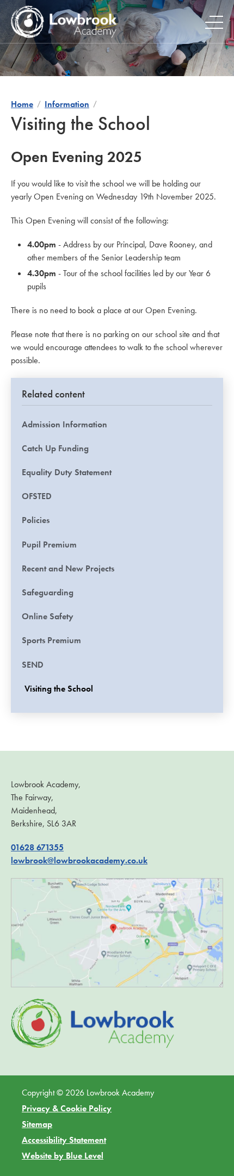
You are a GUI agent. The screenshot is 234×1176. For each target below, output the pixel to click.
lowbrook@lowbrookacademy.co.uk (79, 860)
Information (67, 104)
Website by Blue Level (62, 1155)
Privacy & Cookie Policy (67, 1108)
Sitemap (37, 1124)
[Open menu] (214, 22)
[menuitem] (117, 556)
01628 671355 (37, 847)
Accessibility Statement (64, 1140)
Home (22, 104)
